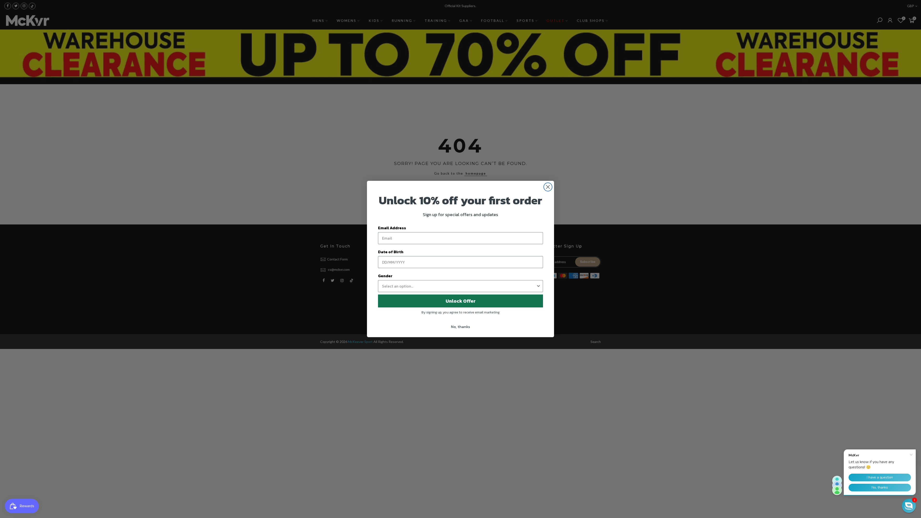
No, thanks (460, 327)
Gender (385, 276)
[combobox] (459, 286)
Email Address (392, 228)
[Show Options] (538, 286)
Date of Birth (390, 252)
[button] (909, 506)
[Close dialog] (548, 187)
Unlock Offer (461, 301)
